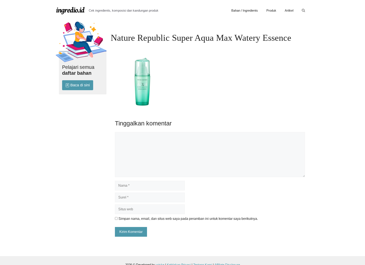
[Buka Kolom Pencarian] (303, 10)
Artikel (289, 10)
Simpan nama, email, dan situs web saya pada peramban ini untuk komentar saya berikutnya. (188, 218)
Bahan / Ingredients (244, 10)
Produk (271, 10)
